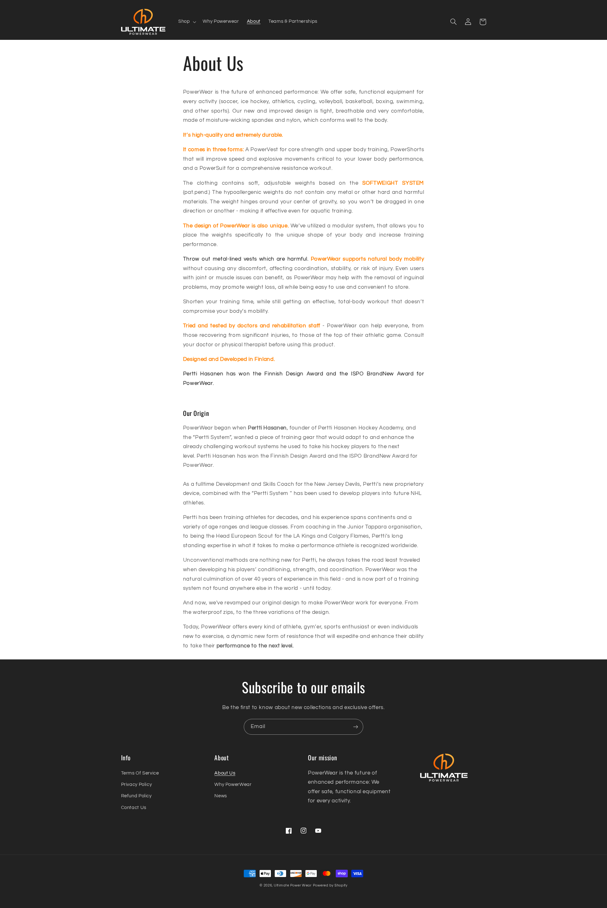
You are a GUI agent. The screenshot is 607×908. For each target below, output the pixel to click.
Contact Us (133, 807)
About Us (224, 773)
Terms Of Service (140, 773)
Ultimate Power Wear (293, 885)
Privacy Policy (136, 784)
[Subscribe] (355, 726)
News (220, 796)
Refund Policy (136, 796)
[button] (186, 22)
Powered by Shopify (330, 885)
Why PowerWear (232, 784)
